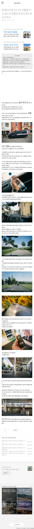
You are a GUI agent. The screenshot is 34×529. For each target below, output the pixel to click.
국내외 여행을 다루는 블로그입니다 (10, 469)
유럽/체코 (4, 20)
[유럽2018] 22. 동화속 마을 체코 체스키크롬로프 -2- (13, 440)
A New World (6, 467)
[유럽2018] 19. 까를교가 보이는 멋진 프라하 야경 (13, 62)
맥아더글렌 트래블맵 (10, 32)
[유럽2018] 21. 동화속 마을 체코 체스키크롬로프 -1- (14, 66)
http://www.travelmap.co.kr (12, 29)
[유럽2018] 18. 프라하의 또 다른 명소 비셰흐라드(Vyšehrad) (16, 60)
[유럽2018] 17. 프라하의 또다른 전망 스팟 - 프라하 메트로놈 (16, 58)
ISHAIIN (32, 528)
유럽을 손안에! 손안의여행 (12, 45)
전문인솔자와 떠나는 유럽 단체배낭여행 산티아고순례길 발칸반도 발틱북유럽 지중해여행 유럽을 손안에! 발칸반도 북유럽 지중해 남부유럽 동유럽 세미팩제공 (12, 48)
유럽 (3, 437)
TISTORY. (24, 528)
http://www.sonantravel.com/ (12, 42)
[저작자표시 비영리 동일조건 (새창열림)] (21, 430)
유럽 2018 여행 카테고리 (8, 57)
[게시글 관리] (9, 430)
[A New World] (17, 4)
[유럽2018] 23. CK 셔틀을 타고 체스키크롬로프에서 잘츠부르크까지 (17, 14)
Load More (17, 524)
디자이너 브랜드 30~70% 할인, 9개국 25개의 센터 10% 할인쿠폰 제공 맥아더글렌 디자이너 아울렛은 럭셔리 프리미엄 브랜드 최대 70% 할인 (11, 35)
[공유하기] (7, 430)
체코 (6, 437)
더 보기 (30, 486)
